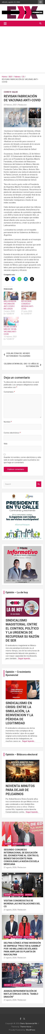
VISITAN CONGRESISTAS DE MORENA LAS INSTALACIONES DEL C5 (22, 903)
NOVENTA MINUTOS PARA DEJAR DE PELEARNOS (20, 790)
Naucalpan (29, 937)
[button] (16, 117)
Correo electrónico (12, 433)
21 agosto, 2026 (10, 867)
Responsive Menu (40, 2)
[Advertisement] (22, 50)
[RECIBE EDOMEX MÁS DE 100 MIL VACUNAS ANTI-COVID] (11, 321)
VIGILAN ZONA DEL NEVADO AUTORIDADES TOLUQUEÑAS (18, 354)
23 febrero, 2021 (10, 105)
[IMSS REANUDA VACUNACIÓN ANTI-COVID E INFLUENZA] (11, 296)
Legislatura (18, 895)
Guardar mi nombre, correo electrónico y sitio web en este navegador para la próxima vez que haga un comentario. (22, 460)
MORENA (28, 895)
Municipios (17, 844)
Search (38, 484)
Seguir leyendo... (24, 658)
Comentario (9, 392)
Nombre (8, 422)
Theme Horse (25, 1027)
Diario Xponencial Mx (28, 1023)
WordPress (30, 1030)
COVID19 (7, 92)
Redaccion (22, 105)
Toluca (27, 844)
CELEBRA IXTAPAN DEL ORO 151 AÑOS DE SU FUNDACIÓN (21, 365)
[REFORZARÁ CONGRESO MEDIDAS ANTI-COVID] (28, 296)
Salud (15, 92)
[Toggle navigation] (5, 23)
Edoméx (7, 844)
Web (5, 444)
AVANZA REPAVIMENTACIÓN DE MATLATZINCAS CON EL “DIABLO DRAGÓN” (21, 994)
